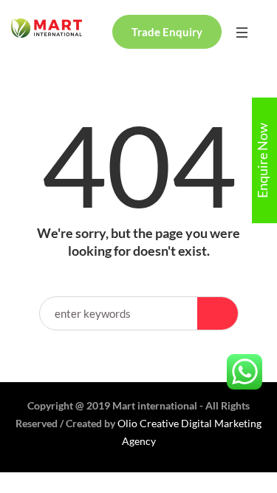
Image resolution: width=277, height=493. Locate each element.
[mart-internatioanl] (46, 28)
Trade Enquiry (166, 31)
